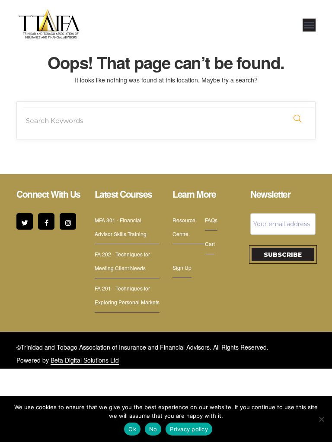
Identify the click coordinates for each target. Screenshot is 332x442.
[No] (321, 419)
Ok (132, 429)
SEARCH (297, 118)
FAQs (211, 220)
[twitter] (24, 221)
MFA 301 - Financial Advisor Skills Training (121, 226)
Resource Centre (183, 226)
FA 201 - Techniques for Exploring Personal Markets (127, 295)
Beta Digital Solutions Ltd (85, 360)
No (153, 429)
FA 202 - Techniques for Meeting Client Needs (122, 261)
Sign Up (182, 267)
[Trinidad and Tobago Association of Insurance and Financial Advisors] (48, 23)
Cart (210, 243)
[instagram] (68, 221)
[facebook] (46, 221)
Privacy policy (189, 429)
